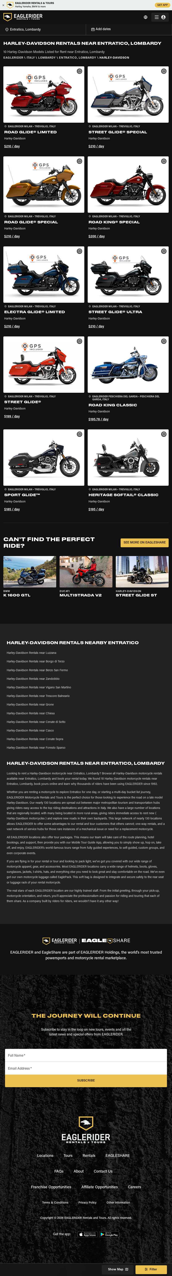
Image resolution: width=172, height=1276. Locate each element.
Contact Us (103, 1172)
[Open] (85, 28)
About (79, 1172)
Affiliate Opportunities (99, 1187)
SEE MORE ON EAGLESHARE (145, 542)
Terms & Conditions (55, 1202)
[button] (43, 108)
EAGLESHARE (118, 1156)
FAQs (59, 1172)
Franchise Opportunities (51, 1187)
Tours (68, 1156)
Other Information (118, 1202)
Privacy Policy (87, 1202)
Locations (45, 1156)
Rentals (89, 1156)
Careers (134, 1187)
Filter (153, 1269)
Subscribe (86, 1080)
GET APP (162, 5)
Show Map (115, 1269)
